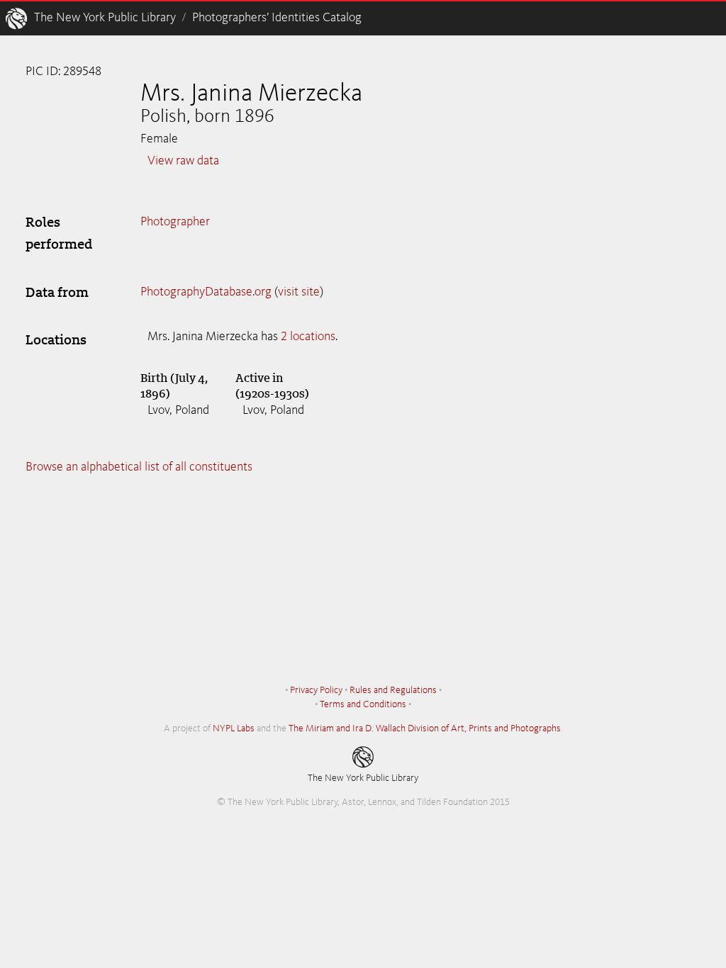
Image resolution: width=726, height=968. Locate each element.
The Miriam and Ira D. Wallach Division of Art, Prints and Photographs (425, 728)
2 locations (308, 336)
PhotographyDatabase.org (206, 292)
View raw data (183, 160)
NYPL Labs (234, 728)
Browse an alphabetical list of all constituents (139, 467)
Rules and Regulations (393, 690)
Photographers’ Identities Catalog (277, 17)
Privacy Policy (316, 690)
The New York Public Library (105, 17)
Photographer (175, 221)
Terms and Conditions (363, 704)
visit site (299, 292)
